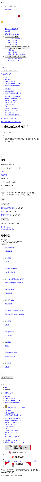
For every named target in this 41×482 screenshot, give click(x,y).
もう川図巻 (8, 335)
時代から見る (13, 40)
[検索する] (19, 6)
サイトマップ (9, 113)
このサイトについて (11, 29)
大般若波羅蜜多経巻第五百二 (14, 283)
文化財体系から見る (15, 38)
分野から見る (13, 42)
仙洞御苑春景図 (10, 356)
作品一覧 (12, 34)
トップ (7, 77)
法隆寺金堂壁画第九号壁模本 (14, 314)
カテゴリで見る (11, 36)
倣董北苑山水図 (10, 272)
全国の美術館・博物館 (15, 56)
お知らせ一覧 (9, 105)
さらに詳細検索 (6, 9)
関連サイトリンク (11, 111)
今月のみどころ (13, 60)
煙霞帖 (7, 346)
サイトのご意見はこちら (13, 115)
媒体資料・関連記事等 (12, 97)
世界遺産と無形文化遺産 (17, 47)
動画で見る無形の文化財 (16, 54)
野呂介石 (4, 175)
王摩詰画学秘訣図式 (7, 208)
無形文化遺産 (13, 52)
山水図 (7, 262)
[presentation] (1, 241)
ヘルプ (7, 107)
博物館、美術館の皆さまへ (14, 99)
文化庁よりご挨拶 (11, 101)
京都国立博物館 (6, 215)
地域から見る (13, 44)
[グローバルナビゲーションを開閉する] (1, 64)
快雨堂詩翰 (8, 304)
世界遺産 (11, 50)
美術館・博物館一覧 (15, 58)
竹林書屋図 (8, 293)
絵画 (2, 171)
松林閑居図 (8, 251)
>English (7, 31)
